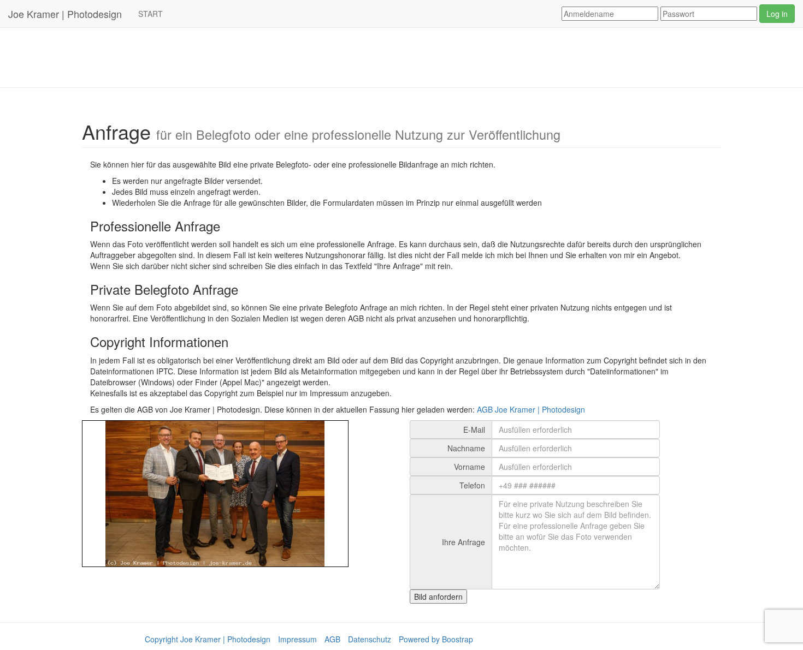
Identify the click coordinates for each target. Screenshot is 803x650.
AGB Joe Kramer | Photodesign (531, 409)
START (150, 13)
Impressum (297, 639)
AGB (332, 639)
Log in (777, 13)
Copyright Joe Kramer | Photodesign (207, 639)
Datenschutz (369, 639)
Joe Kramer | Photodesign (65, 14)
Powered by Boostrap (436, 639)
